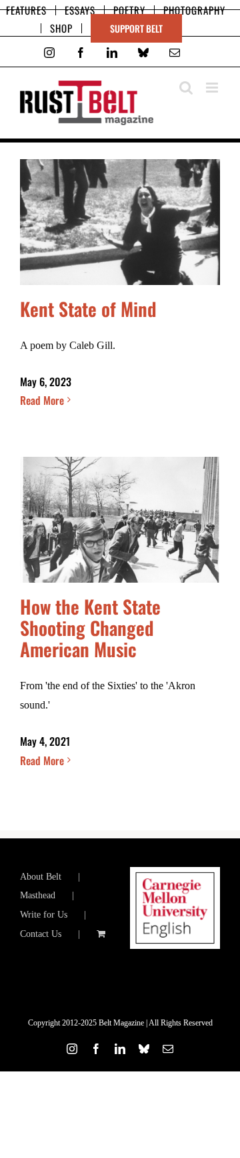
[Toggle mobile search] (186, 88)
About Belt (40, 877)
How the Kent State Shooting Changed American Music (90, 628)
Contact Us (40, 934)
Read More (42, 400)
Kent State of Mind (88, 308)
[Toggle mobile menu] (213, 88)
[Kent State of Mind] (120, 222)
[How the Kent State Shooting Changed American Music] (120, 520)
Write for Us (43, 915)
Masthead (37, 895)
